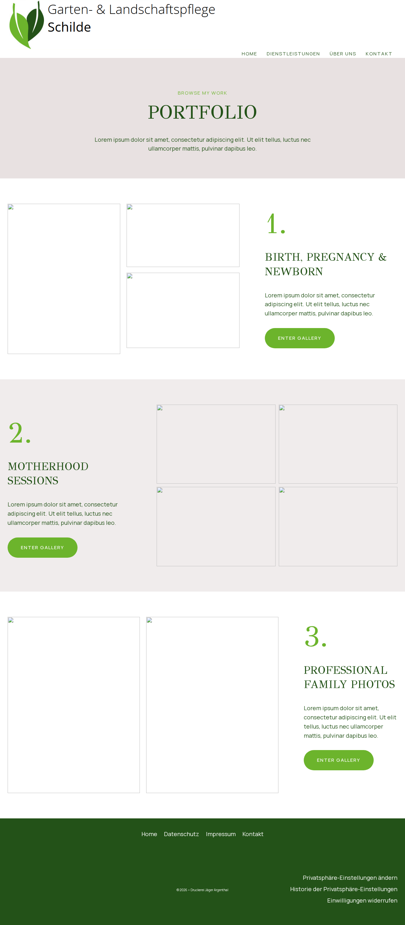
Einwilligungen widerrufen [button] (362, 900)
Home (249, 53)
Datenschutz (181, 834)
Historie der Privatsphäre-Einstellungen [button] (343, 889)
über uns (343, 53)
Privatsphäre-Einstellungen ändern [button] (350, 877)
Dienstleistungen (293, 53)
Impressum (221, 834)
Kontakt (379, 53)
